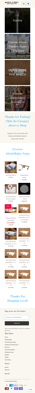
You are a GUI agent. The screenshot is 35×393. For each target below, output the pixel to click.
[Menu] (24, 4)
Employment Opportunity (11, 344)
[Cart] (28, 4)
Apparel (7, 354)
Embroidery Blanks (10, 349)
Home (6, 337)
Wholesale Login (9, 352)
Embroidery (8, 359)
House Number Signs (10, 342)
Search (7, 367)
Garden (7, 357)
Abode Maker (8, 339)
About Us (7, 347)
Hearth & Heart (13, 381)
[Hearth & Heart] (11, 4)
